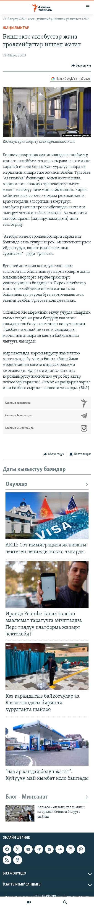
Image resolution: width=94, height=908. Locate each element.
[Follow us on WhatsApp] (81, 849)
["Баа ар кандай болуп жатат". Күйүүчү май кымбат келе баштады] (47, 742)
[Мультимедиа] (29, 902)
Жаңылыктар (16, 28)
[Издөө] (65, 902)
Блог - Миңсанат (26, 797)
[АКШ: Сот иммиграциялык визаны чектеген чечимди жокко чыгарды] (47, 515)
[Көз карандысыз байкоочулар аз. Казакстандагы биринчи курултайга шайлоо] (47, 666)
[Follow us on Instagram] (70, 849)
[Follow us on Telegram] (38, 849)
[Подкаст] (17, 860)
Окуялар (16, 484)
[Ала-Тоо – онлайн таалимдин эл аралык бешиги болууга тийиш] (19, 813)
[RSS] (7, 860)
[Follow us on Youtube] (28, 849)
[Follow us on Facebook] (7, 849)
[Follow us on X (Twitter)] (17, 849)
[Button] (81, 66)
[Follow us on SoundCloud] (59, 849)
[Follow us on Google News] (49, 849)
